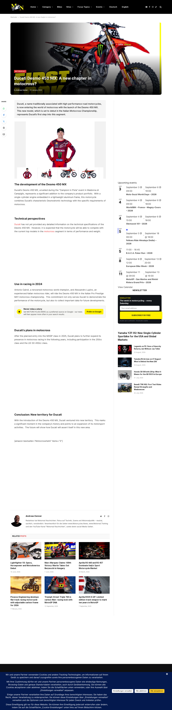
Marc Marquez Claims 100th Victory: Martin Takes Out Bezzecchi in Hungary (58, 566)
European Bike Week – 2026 (140, 266)
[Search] (160, 7)
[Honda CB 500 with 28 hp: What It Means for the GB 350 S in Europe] (125, 375)
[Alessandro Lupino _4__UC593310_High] (48, 173)
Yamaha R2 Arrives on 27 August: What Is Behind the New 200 (147, 360)
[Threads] (3, 127)
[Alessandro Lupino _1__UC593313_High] (27, 173)
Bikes (59, 7)
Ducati (17, 224)
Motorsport (20, 71)
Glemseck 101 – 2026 (136, 223)
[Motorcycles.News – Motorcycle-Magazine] (17, 7)
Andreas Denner (22, 90)
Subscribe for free (141, 315)
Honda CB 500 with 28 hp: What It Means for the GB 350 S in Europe (148, 373)
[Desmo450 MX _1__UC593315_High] (68, 173)
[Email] (3, 134)
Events (99, 7)
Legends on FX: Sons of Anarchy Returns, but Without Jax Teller (147, 347)
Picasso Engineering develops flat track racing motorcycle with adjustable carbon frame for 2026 (24, 601)
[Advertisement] (60, 254)
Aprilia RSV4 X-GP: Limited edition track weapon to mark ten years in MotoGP (93, 600)
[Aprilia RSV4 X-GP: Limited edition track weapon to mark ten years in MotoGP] (94, 585)
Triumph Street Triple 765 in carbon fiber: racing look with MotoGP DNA (58, 600)
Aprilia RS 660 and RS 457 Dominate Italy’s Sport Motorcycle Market (91, 566)
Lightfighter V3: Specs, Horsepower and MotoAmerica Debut (25, 566)
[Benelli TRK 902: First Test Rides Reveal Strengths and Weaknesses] (125, 388)
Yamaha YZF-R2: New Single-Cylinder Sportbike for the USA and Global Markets (139, 336)
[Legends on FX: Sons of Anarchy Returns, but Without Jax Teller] (125, 349)
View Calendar (125, 287)
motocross (49, 231)
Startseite (13, 17)
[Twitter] (3, 121)
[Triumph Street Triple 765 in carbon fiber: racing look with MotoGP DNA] (60, 585)
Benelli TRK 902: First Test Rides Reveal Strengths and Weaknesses (147, 386)
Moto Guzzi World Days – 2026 (141, 194)
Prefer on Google (94, 312)
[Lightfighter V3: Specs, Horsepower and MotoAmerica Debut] (25, 550)
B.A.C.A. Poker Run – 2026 (139, 253)
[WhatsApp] (3, 108)
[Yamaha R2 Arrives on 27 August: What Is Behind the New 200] (125, 362)
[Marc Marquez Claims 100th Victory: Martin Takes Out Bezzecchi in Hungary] (60, 550)
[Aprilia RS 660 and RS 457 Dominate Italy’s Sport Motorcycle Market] (94, 550)
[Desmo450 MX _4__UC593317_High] (89, 173)
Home (33, 7)
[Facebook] (3, 114)
